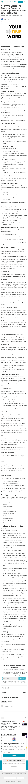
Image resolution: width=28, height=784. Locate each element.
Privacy (15, 773)
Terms (19, 773)
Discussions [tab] (11, 717)
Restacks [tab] (10, 701)
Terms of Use (20, 763)
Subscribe (20, 1)
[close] (24, 737)
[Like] (2, 22)
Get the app (20, 778)
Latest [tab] (6, 717)
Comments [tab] (4, 701)
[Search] (25, 718)
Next (24, 692)
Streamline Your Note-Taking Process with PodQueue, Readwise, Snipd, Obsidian (10, 727)
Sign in (25, 1)
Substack (8, 781)
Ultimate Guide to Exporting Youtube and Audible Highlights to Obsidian (10, 723)
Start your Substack (10, 778)
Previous (5, 692)
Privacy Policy (14, 766)
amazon (3, 646)
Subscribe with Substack (15, 760)
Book (22, 46)
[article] (14, 726)
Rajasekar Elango (8, 18)
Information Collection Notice (16, 764)
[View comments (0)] (5, 22)
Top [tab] (2, 717)
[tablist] (6, 701)
